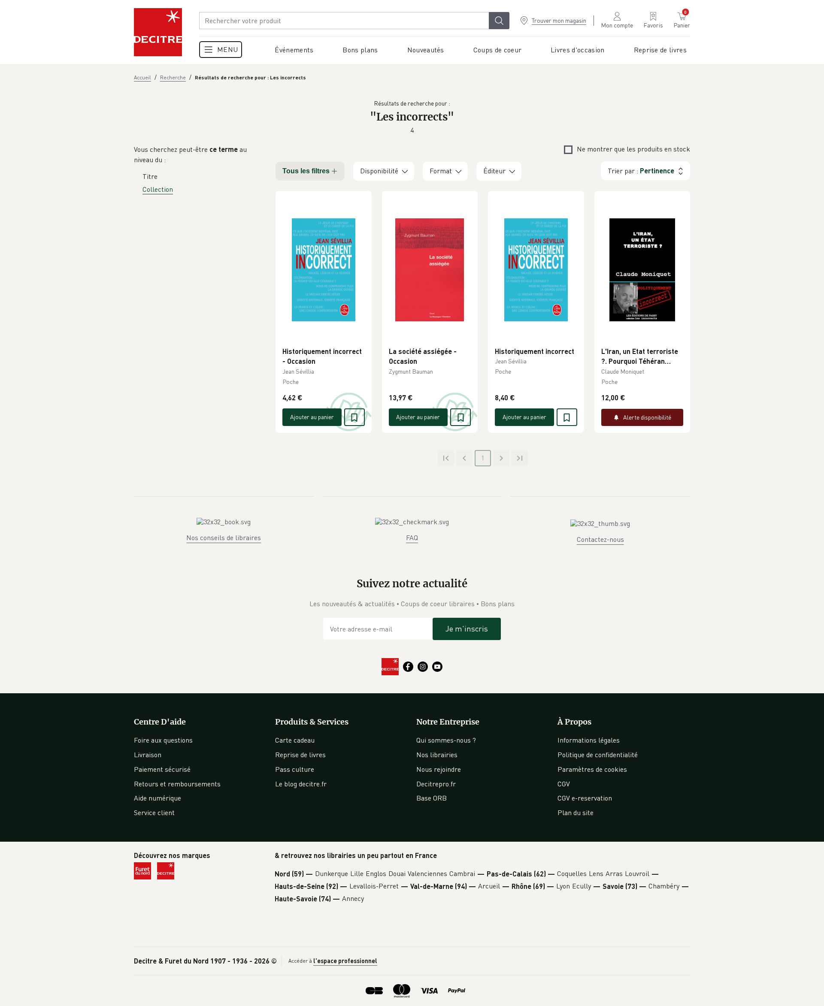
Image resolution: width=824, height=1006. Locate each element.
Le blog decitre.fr (301, 783)
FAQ (412, 537)
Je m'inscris (466, 628)
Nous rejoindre (438, 769)
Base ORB (431, 798)
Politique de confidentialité (597, 754)
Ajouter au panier (312, 416)
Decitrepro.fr (436, 783)
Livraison (147, 754)
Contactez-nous (600, 539)
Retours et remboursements (177, 783)
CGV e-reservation (584, 798)
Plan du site (575, 812)
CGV (563, 783)
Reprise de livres (300, 754)
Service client (154, 812)
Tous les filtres (306, 171)
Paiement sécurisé (162, 769)
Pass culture (294, 769)
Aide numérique (157, 798)
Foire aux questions (163, 740)
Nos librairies (436, 754)
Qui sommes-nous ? (446, 740)
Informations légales (588, 740)
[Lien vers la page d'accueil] (158, 32)
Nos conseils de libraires (223, 537)
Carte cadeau (295, 740)
